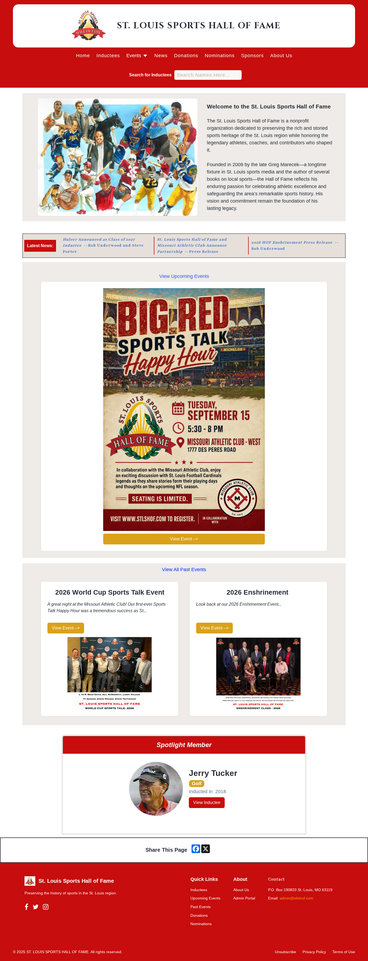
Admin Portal (244, 898)
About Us (281, 55)
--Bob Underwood (295, 245)
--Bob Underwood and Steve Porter (104, 245)
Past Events (200, 907)
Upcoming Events (205, 898)
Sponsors (252, 55)
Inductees (108, 55)
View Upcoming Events (184, 276)
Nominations (220, 55)
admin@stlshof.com (296, 898)
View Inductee (206, 802)
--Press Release (192, 245)
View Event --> (184, 539)
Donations (186, 55)
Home (83, 55)
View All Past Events (184, 569)
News (161, 55)
